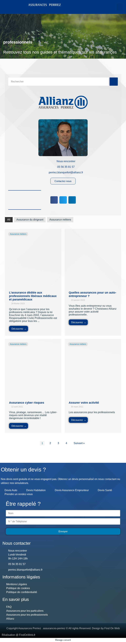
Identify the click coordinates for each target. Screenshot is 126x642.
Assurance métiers (60, 219)
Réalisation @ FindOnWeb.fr (18, 634)
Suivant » (79, 443)
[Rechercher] (114, 81)
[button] (119, 7)
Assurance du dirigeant (29, 219)
